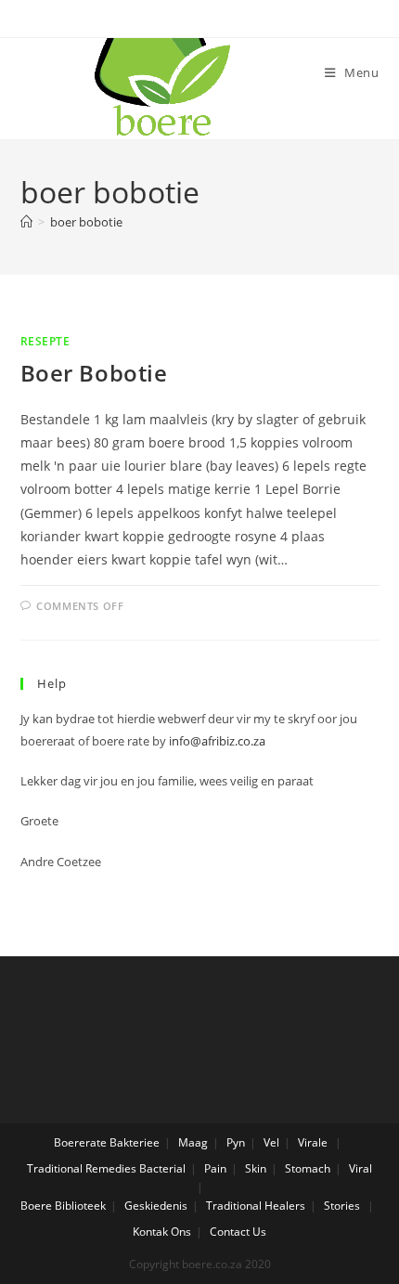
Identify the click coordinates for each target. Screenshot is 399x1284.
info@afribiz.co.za (217, 741)
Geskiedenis (155, 1205)
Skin (255, 1168)
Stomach (307, 1168)
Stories (342, 1205)
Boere (36, 1205)
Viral (360, 1168)
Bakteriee (134, 1142)
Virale (313, 1142)
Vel (271, 1142)
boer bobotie (86, 222)
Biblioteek (80, 1205)
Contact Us (238, 1231)
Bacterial (162, 1168)
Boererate (80, 1142)
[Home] (26, 222)
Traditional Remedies (81, 1168)
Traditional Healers (255, 1205)
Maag (193, 1142)
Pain (215, 1168)
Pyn (235, 1142)
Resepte (45, 341)
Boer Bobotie (94, 372)
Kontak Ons (162, 1231)
